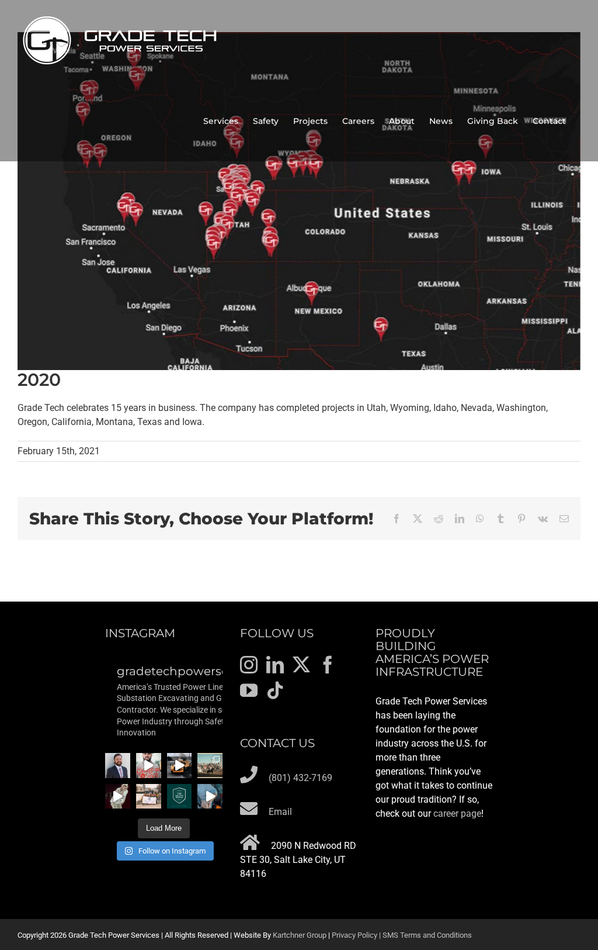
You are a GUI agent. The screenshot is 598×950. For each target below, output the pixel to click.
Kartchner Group (299, 935)
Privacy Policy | (357, 935)
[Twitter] (301, 664)
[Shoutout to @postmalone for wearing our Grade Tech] (117, 796)
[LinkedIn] (275, 664)
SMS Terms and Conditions (427, 935)
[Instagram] (249, 664)
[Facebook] (327, 664)
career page (457, 813)
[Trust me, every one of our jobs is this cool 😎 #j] (179, 765)
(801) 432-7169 (300, 777)
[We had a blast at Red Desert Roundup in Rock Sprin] (209, 765)
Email (280, 811)
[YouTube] (249, 690)
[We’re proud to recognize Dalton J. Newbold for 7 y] (117, 765)
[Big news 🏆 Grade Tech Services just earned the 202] (179, 796)
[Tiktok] (275, 690)
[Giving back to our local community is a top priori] (148, 796)
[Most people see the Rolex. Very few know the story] (209, 796)
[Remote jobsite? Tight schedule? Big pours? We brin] (148, 765)
